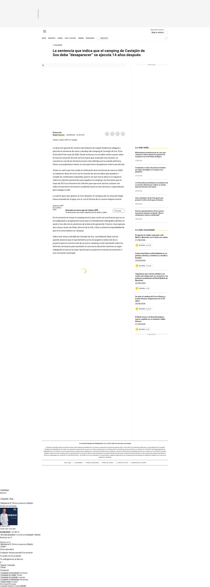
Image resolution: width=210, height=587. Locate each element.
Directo (30, 503)
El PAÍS (79, 468)
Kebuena (143, 471)
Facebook (107, 134)
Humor (60, 38)
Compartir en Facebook (10, 573)
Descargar (117, 211)
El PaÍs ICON (109, 474)
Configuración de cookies (138, 462)
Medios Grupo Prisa (60, 475)
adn (136, 468)
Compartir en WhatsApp (10, 580)
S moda (118, 474)
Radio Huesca (58, 135)
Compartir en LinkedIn (9, 577)
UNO (94, 471)
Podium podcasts (99, 474)
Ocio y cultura (70, 38)
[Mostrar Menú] (44, 31)
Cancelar (11, 565)
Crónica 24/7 (5, 526)
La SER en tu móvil (122, 462)
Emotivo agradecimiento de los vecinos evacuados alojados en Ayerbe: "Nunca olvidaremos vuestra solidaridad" (149, 213)
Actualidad (58, 45)
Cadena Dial (117, 471)
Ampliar (120, 68)
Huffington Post (82, 471)
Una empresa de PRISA (60, 470)
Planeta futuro (134, 471)
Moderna (89, 474)
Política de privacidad (92, 462)
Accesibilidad (78, 462)
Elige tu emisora (158, 32)
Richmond (78, 474)
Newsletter (161, 38)
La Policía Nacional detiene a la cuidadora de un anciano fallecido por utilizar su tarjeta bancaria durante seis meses (151, 185)
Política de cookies (107, 462)
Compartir (29, 535)
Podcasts (104, 38)
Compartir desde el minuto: (12, 586)
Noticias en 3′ (6, 503)
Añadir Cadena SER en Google (65, 140)
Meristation (138, 474)
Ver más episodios (8, 535)
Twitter (112, 134)
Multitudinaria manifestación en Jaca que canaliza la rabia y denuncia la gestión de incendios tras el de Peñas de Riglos (150, 155)
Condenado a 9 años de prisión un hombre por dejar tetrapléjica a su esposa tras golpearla (150, 170)
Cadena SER (105, 31)
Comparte (4, 499)
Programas (90, 38)
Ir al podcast (20, 535)
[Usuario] (166, 38)
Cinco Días (109, 471)
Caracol (144, 468)
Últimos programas (19, 503)
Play (11, 499)
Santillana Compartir (111, 468)
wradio (100, 471)
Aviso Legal (67, 462)
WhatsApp (123, 134)
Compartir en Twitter (8, 575)
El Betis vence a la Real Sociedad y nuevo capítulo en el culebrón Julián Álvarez (150, 319)
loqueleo (128, 474)
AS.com (129, 468)
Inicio (44, 38)
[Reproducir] (137, 245)
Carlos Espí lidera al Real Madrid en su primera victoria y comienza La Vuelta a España (151, 255)
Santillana (99, 468)
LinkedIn (117, 134)
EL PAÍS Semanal (125, 471)
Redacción (57, 132)
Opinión (81, 38)
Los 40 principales (89, 468)
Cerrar (3, 547)
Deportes (51, 38)
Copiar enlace (6, 582)
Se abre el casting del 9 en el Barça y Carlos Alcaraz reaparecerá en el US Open (150, 299)
